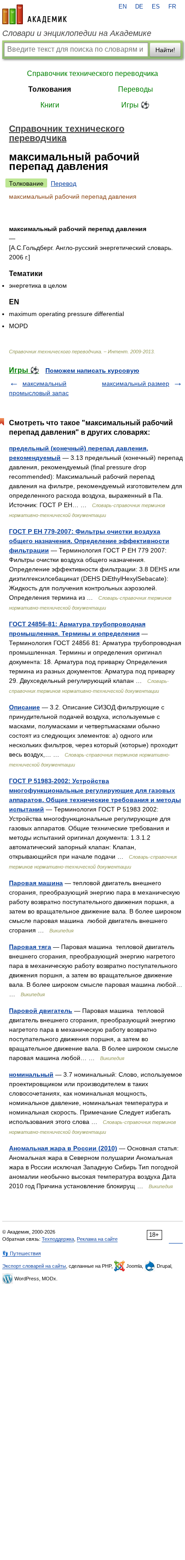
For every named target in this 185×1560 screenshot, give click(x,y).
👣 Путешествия (21, 1253)
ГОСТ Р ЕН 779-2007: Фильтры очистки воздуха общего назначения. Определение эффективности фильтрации (89, 541)
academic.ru (34, 14)
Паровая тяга (30, 946)
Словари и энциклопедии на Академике (76, 33)
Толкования (49, 89)
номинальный (31, 1074)
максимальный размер (135, 383)
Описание (24, 707)
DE (139, 7)
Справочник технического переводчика (92, 73)
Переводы (135, 89)
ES (156, 7)
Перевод (63, 183)
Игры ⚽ (135, 105)
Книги (49, 105)
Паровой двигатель (40, 1010)
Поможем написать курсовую (92, 370)
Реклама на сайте (97, 1239)
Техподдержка (58, 1239)
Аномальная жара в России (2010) (63, 1148)
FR (172, 7)
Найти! (165, 49)
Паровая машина (36, 883)
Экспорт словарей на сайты (34, 1266)
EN (123, 7)
